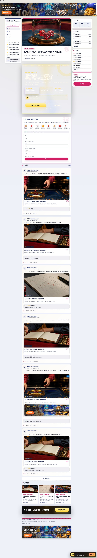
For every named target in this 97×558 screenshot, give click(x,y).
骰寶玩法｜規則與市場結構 (13, 42)
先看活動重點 (57, 105)
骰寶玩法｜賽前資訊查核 (12, 47)
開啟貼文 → (35, 213)
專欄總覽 (69, 482)
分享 (31, 213)
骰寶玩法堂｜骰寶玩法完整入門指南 (43, 51)
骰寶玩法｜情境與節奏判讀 (13, 49)
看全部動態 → (46, 478)
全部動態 (69, 165)
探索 (8, 31)
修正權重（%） (28, 150)
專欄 (8, 37)
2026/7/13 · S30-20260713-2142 (33, 171)
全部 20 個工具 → (76, 69)
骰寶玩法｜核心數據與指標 (13, 44)
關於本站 (24, 519)
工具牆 (37, 519)
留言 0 (28, 361)
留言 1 (27, 213)
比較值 (26, 143)
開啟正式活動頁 (35, 105)
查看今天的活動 (62, 510)
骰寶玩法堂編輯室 (27, 58)
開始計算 (46, 158)
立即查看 (92, 554)
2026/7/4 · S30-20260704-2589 (33, 432)
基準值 (26, 135)
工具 (8, 34)
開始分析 (82, 84)
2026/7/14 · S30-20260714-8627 (33, 220)
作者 (27, 519)
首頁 (8, 28)
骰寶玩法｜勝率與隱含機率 (13, 54)
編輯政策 (30, 519)
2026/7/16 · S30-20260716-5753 (33, 317)
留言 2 (27, 425)
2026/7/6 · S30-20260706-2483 (33, 269)
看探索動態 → (76, 46)
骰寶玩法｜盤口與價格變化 (13, 52)
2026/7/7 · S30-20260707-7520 (33, 368)
